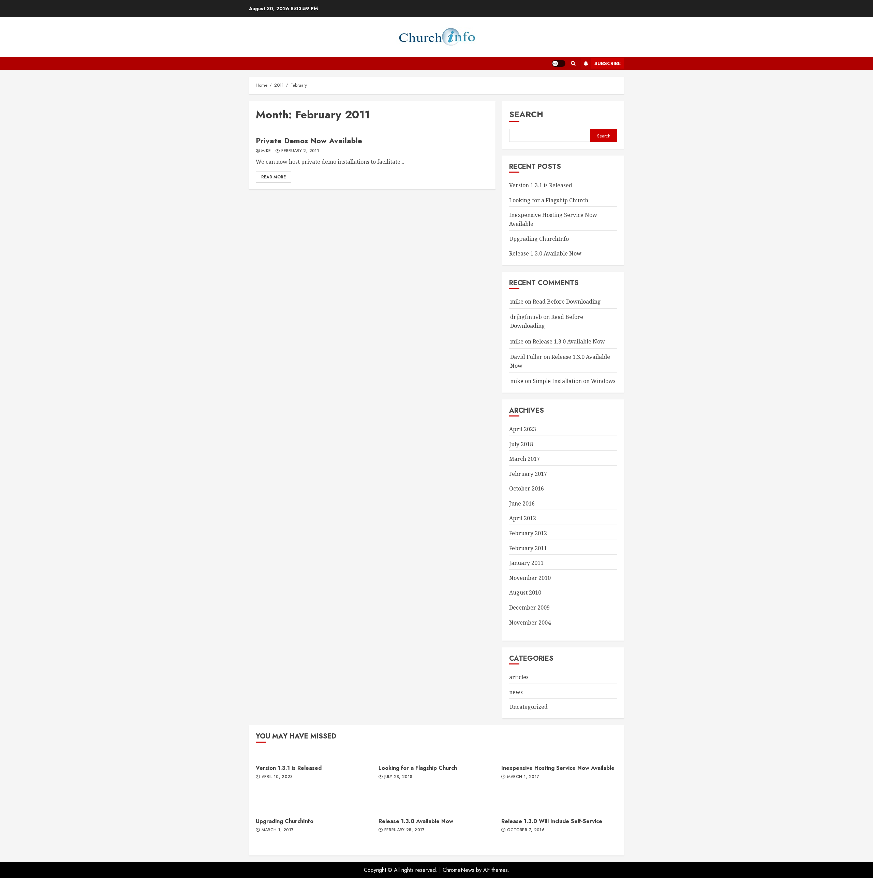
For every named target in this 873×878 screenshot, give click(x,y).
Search (526, 114)
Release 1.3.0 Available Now (545, 253)
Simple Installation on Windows (574, 381)
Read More (273, 177)
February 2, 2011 (300, 151)
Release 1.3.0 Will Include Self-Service (551, 821)
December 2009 (529, 607)
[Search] (573, 63)
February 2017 (528, 474)
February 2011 (528, 548)
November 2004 (530, 622)
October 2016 (526, 488)
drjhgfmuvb (526, 317)
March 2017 (524, 459)
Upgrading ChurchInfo (539, 239)
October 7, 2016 (526, 830)
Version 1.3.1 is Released (540, 185)
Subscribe (607, 63)
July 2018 (521, 444)
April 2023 (522, 429)
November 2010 (530, 578)
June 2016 (522, 503)
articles (519, 677)
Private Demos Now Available (309, 140)
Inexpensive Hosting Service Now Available (558, 768)
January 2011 (526, 563)
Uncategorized (528, 707)
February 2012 (528, 533)
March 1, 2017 (523, 777)
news (516, 692)
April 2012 (522, 518)
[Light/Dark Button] (558, 63)
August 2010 (525, 592)
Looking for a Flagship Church (548, 200)
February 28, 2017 (404, 830)
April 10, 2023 (277, 777)
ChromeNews (458, 870)
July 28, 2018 (398, 777)
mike (266, 151)
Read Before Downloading (567, 301)
